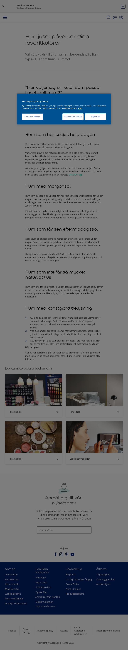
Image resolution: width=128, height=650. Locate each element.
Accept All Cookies (73, 116)
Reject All (95, 116)
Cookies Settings (32, 116)
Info (80, 108)
